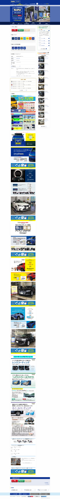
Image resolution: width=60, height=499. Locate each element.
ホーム (11, 5)
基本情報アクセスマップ (33, 23)
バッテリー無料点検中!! (42, 45)
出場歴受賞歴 (40, 23)
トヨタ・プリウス (47, 79)
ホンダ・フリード (47, 100)
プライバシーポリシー (13, 496)
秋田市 (19, 5)
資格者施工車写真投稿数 (26, 23)
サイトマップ (18, 496)
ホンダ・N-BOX (47, 106)
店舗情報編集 (46, 482)
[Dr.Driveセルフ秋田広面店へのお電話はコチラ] (15, 30)
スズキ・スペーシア (47, 65)
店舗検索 (14, 5)
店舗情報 (46, 23)
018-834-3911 (18, 58)
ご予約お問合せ (13, 23)
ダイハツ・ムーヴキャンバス (47, 58)
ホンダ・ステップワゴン (47, 120)
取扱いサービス (20, 23)
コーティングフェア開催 (42, 30)
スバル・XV (46, 85)
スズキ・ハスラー (47, 72)
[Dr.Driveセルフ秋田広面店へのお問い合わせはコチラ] (21, 30)
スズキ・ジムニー (47, 93)
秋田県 (17, 5)
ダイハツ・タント (47, 113)
